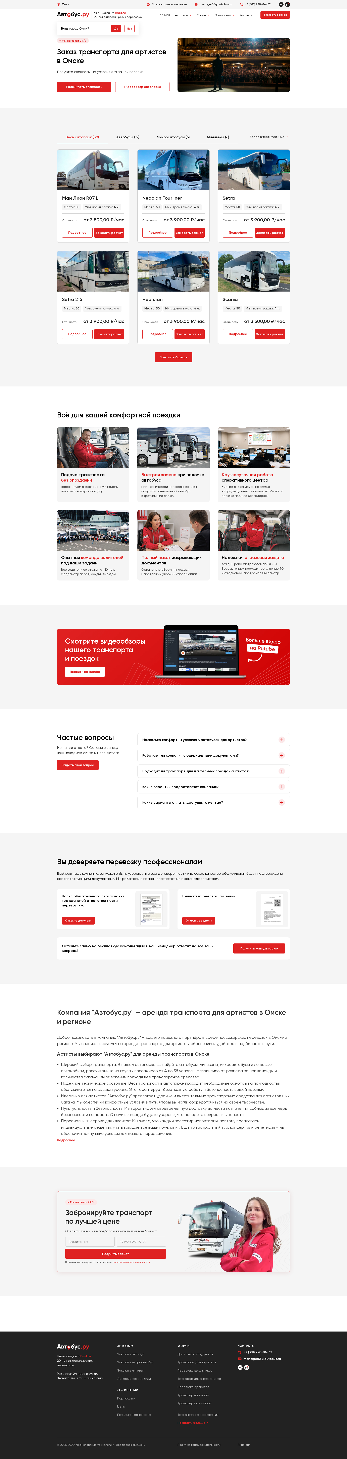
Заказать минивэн (130, 1370)
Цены (121, 1406)
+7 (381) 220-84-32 (258, 4)
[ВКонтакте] (240, 1367)
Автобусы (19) (127, 137)
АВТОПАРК (125, 1346)
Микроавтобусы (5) (173, 137)
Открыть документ (78, 920)
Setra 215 (72, 299)
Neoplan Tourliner (162, 198)
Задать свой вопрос (78, 765)
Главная (164, 15)
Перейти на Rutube (85, 672)
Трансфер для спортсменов (199, 1379)
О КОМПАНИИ (127, 1390)
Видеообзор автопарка (142, 87)
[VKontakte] (281, 4)
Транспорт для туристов (197, 1362)
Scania (230, 299)
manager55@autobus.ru (262, 1359)
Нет (129, 28)
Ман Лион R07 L (80, 198)
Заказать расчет (109, 233)
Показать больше (174, 357)
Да (116, 28)
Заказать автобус (130, 1354)
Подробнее (77, 232)
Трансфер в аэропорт (195, 1403)
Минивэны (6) (218, 137)
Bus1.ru (120, 13)
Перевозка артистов (193, 1387)
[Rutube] (287, 4)
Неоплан (152, 299)
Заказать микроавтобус (135, 1362)
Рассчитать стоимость (84, 87)
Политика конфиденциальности (199, 1444)
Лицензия (244, 1444)
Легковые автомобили (134, 1379)
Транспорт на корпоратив (198, 1415)
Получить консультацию (259, 948)
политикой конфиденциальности (131, 1262)
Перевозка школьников (195, 1370)
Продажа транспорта (134, 1415)
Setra (229, 198)
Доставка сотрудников (195, 1354)
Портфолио (126, 1398)
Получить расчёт (115, 1254)
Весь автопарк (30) (82, 137)
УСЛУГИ (184, 1346)
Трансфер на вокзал (193, 1395)
